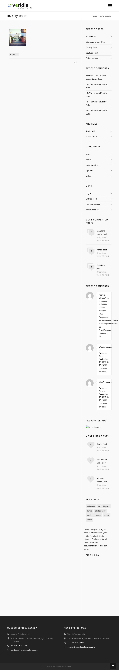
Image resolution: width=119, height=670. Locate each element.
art (99, 506)
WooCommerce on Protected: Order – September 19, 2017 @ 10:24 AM (104, 356)
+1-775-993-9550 (75, 642)
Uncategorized (92, 165)
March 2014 (91, 136)
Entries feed (91, 199)
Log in (88, 193)
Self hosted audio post (102, 461)
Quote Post (102, 444)
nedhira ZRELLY (93, 76)
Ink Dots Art (91, 36)
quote (98, 515)
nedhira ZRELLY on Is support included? (104, 299)
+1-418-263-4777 (19, 646)
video (89, 520)
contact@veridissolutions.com (24, 650)
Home (94, 16)
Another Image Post (102, 480)
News (88, 159)
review (106, 515)
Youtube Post (92, 53)
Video (88, 176)
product (90, 515)
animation (91, 506)
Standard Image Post (95, 42)
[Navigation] (110, 6)
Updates (89, 170)
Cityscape (14, 55)
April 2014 (90, 131)
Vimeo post (102, 250)
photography (100, 511)
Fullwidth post (92, 58)
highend (106, 506)
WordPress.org (93, 210)
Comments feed (93, 204)
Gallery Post (91, 47)
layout (89, 511)
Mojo (88, 154)
